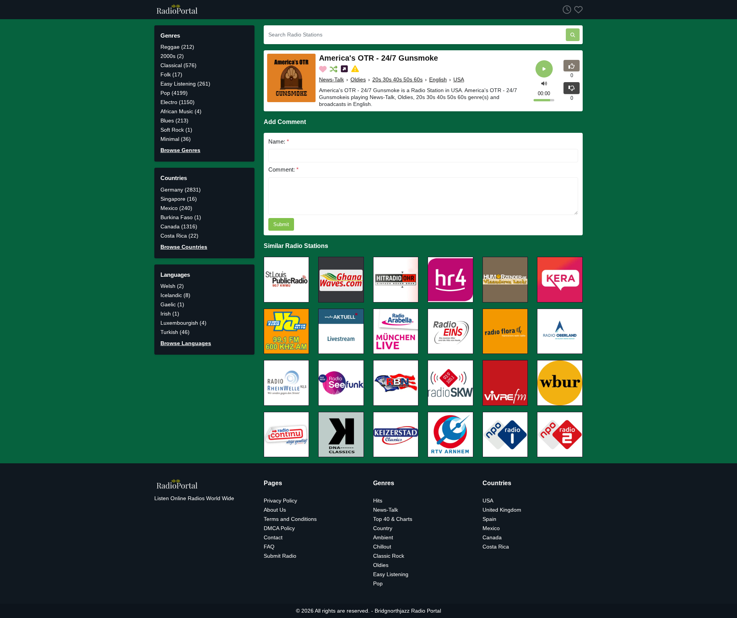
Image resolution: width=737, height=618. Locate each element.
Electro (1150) (177, 102)
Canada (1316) (178, 226)
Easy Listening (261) (185, 84)
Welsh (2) (172, 286)
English (438, 79)
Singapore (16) (178, 199)
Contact (273, 537)
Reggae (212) (177, 47)
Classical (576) (178, 65)
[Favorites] (577, 9)
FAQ (269, 547)
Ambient (383, 537)
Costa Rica (496, 547)
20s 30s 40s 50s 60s (397, 79)
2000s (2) (172, 56)
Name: (278, 141)
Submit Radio (280, 556)
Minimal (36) (175, 139)
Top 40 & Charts (392, 519)
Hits (377, 500)
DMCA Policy (279, 528)
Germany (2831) (180, 190)
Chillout (382, 547)
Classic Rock (388, 556)
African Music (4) (181, 111)
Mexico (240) (176, 208)
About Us (275, 510)
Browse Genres (180, 150)
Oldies (358, 79)
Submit (281, 224)
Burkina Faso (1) (180, 217)
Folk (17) (171, 74)
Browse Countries (183, 247)
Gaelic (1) (172, 304)
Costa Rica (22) (179, 236)
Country (382, 528)
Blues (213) (174, 120)
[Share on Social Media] (345, 69)
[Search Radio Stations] (573, 34)
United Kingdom (502, 510)
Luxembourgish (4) (183, 323)
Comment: (283, 169)
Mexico (491, 528)
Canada (492, 537)
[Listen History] (565, 9)
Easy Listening (390, 574)
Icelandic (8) (175, 295)
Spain (489, 519)
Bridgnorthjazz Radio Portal (408, 611)
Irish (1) (169, 314)
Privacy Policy (280, 500)
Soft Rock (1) (176, 130)
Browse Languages (185, 343)
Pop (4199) (174, 93)
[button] (544, 83)
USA (458, 79)
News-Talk (331, 79)
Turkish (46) (175, 332)
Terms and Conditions (290, 519)
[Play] (544, 69)
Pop (378, 583)
